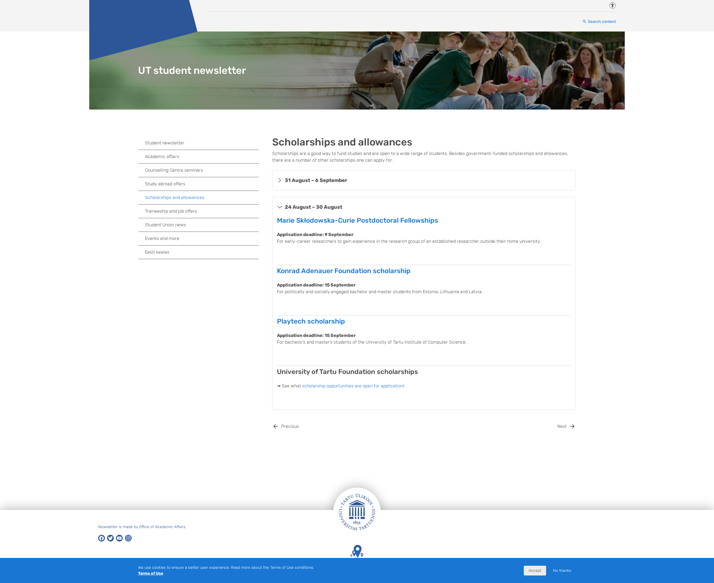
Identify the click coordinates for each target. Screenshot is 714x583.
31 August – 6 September (316, 180)
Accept (535, 570)
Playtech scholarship (311, 321)
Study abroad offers (165, 183)
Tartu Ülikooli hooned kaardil (357, 566)
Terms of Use (150, 573)
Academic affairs (162, 156)
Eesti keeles (157, 252)
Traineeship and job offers (171, 211)
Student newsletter (164, 142)
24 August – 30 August (313, 207)
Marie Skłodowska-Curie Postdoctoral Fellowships (357, 220)
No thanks (562, 570)
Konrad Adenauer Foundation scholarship (344, 271)
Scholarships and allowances (174, 197)
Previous (290, 426)
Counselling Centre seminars (174, 170)
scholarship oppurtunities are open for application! (353, 385)
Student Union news (165, 224)
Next (562, 426)
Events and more (162, 238)
